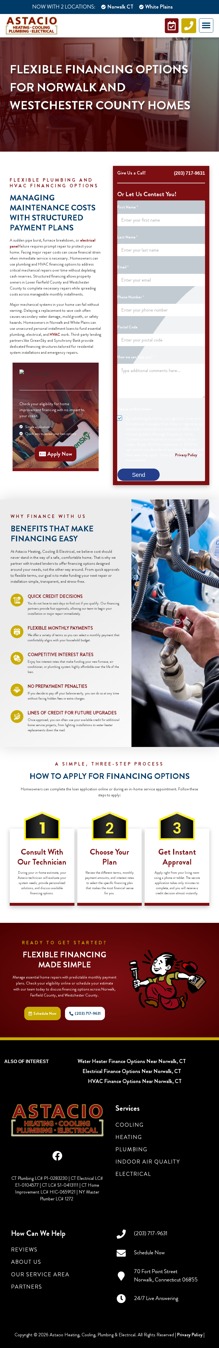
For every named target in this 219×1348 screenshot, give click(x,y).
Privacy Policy (186, 455)
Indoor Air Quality (147, 1162)
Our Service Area (40, 1274)
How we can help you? (136, 357)
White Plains (159, 7)
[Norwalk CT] (103, 7)
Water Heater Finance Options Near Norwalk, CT (132, 1061)
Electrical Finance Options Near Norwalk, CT (131, 1071)
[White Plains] (141, 7)
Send (138, 475)
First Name (127, 207)
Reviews (24, 1249)
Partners (26, 1287)
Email (123, 267)
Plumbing (131, 1149)
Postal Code (127, 327)
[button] (206, 25)
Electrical (133, 1174)
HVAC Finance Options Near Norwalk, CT (135, 1081)
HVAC (55, 334)
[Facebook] (57, 1156)
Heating (128, 1137)
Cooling (129, 1125)
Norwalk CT (120, 7)
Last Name (127, 237)
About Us (26, 1262)
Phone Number (130, 297)
